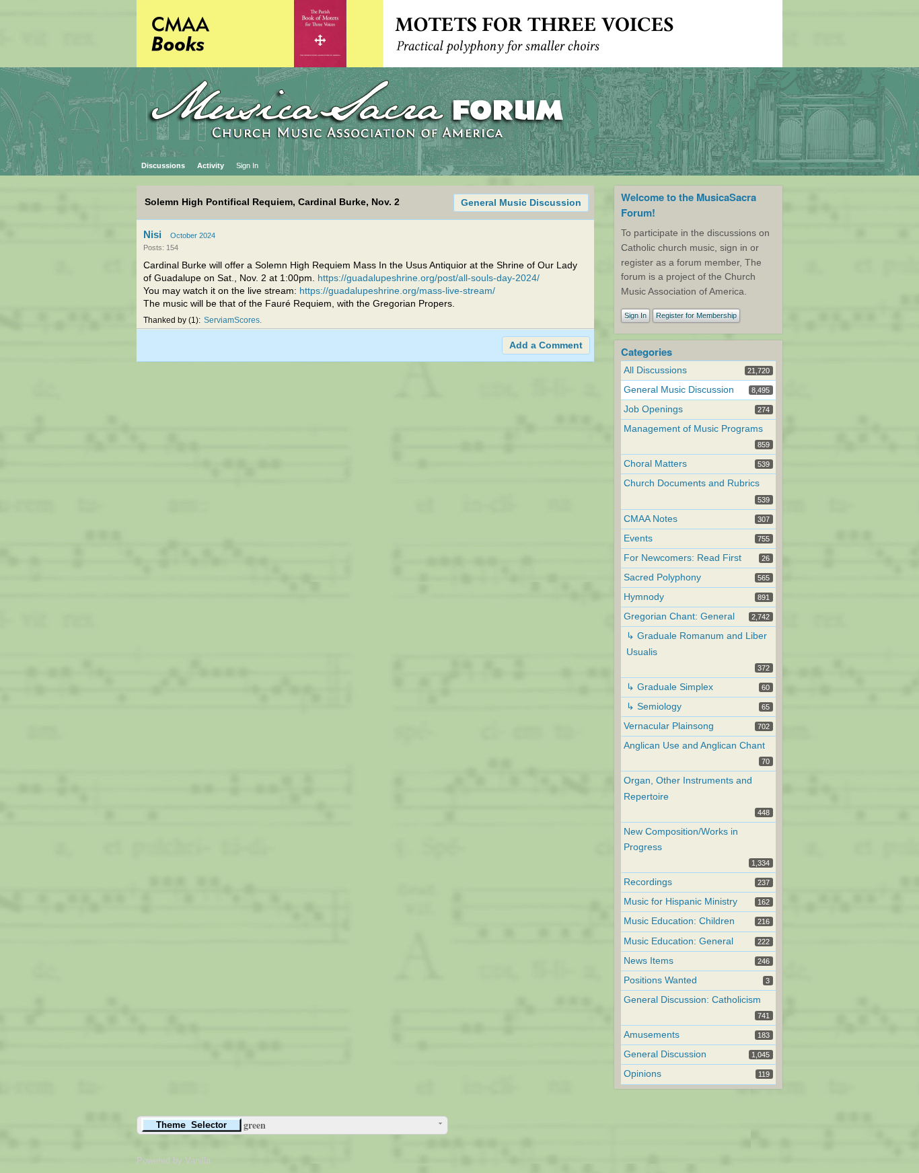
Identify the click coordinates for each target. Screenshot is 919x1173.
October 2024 (192, 235)
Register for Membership (696, 315)
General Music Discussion (521, 203)
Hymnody (644, 597)
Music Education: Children (679, 921)
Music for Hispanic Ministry (680, 902)
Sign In (247, 165)
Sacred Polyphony (662, 577)
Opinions (642, 1074)
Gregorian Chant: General (679, 616)
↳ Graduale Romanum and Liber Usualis (696, 643)
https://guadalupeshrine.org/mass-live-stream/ (397, 291)
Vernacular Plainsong (669, 726)
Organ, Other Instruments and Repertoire (688, 788)
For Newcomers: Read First (682, 558)
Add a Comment (546, 345)
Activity (210, 165)
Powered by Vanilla (174, 1161)
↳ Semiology (654, 707)
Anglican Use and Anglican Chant (694, 746)
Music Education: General (678, 941)
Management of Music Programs (693, 429)
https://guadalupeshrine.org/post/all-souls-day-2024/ (429, 278)
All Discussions (655, 370)
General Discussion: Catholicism (692, 1000)
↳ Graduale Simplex (669, 687)
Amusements (651, 1035)
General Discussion (665, 1054)
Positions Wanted (660, 980)
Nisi (152, 234)
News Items (648, 961)
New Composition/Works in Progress (681, 839)
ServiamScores (232, 320)
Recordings (648, 882)
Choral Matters (655, 464)
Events (638, 538)
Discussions (163, 165)
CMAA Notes (650, 519)
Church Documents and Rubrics (692, 483)
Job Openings (653, 409)
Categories (646, 351)
